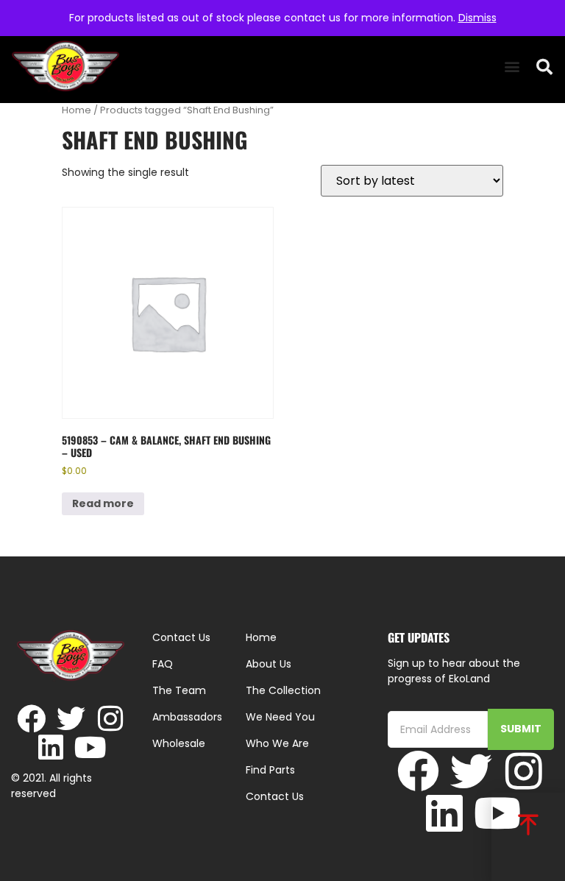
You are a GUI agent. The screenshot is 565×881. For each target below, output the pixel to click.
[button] (512, 66)
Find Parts (270, 770)
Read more (103, 503)
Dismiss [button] (477, 17)
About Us (268, 664)
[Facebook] (31, 718)
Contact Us (275, 796)
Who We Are (277, 743)
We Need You (280, 717)
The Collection (283, 690)
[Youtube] (91, 747)
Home (76, 110)
